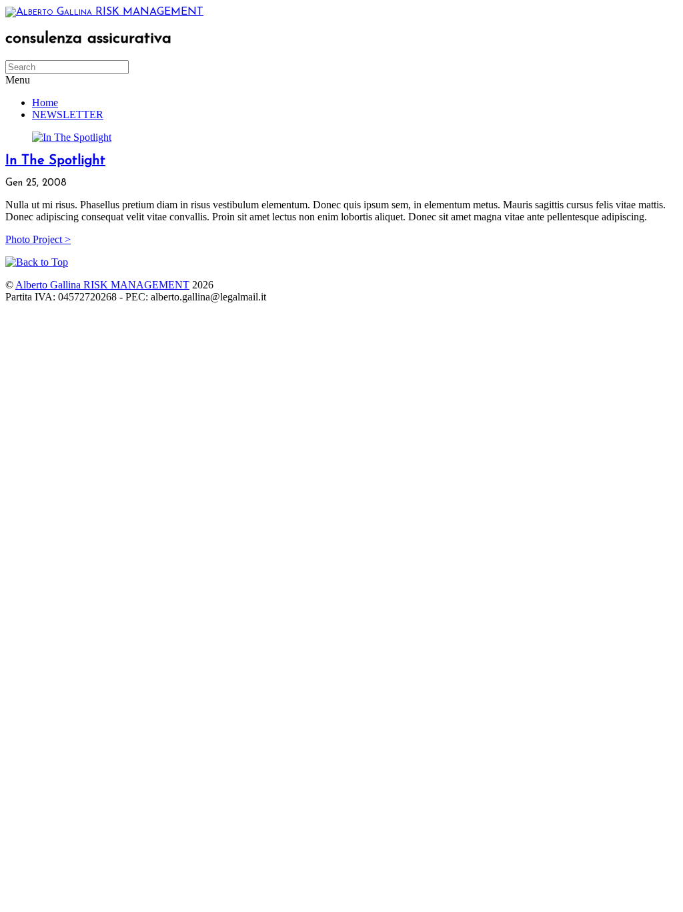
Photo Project (38, 239)
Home (45, 102)
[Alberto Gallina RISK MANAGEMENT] (104, 12)
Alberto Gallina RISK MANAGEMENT (102, 284)
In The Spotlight (55, 161)
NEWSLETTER (67, 114)
